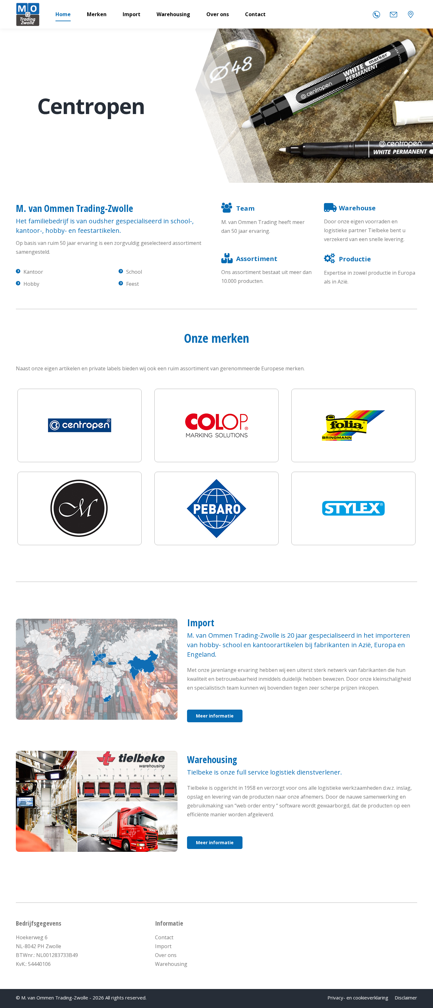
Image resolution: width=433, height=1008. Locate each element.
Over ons (166, 955)
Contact (164, 937)
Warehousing (171, 963)
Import (163, 946)
